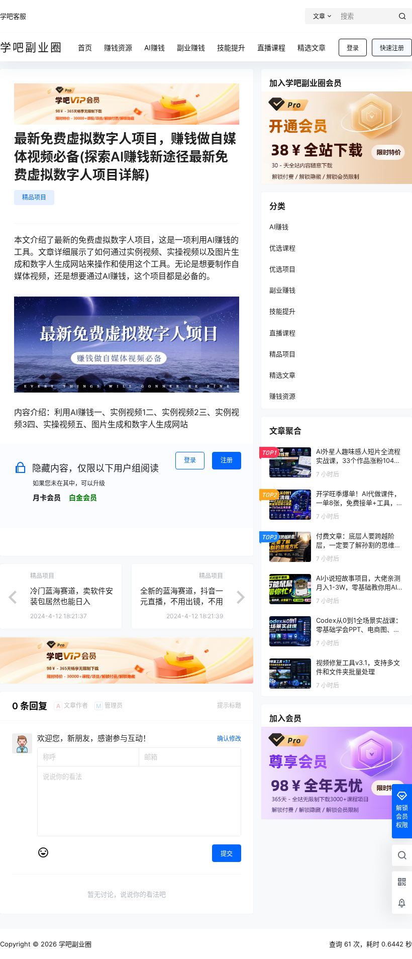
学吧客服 (13, 16)
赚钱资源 (282, 396)
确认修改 (229, 738)
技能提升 (282, 311)
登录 (353, 48)
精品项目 (34, 197)
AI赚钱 (278, 227)
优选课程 (282, 248)
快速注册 (392, 48)
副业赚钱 (282, 290)
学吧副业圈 (74, 944)
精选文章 (282, 375)
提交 (227, 853)
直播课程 (282, 333)
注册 (227, 460)
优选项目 (282, 269)
